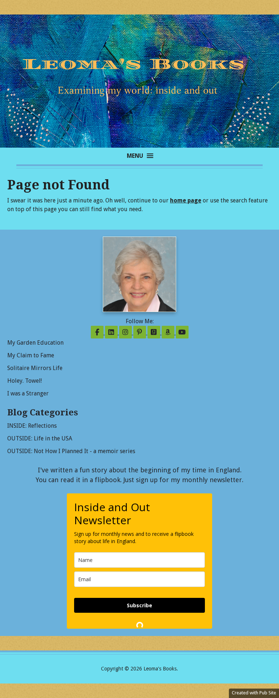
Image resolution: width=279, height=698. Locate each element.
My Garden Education (35, 342)
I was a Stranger (28, 393)
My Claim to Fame (30, 355)
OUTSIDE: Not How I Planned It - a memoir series (71, 451)
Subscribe (139, 605)
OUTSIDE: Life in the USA (39, 438)
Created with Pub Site (254, 692)
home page (185, 200)
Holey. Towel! (24, 380)
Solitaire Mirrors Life (34, 368)
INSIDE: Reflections (32, 425)
